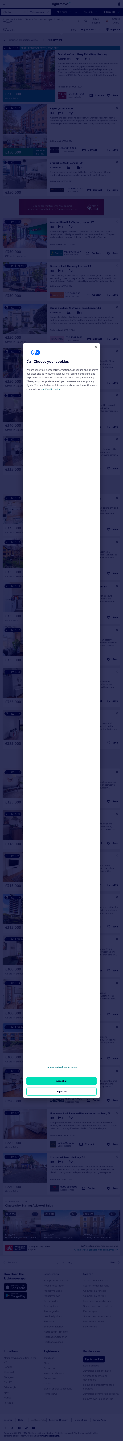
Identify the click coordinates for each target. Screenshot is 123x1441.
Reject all (62, 1091)
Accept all (61, 1080)
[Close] (95, 346)
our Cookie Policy (50, 389)
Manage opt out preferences (61, 1067)
